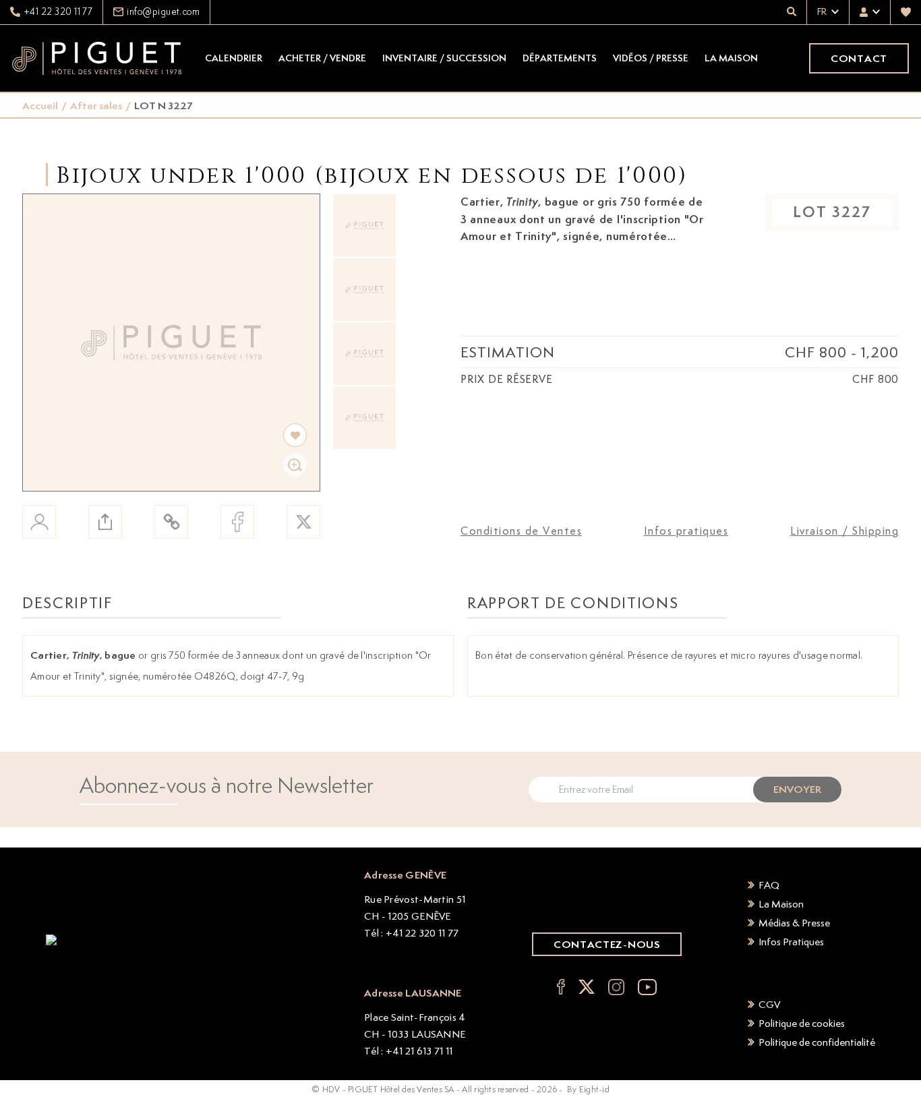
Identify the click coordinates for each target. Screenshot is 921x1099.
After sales (96, 105)
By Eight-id (588, 1089)
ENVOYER (797, 789)
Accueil (40, 105)
